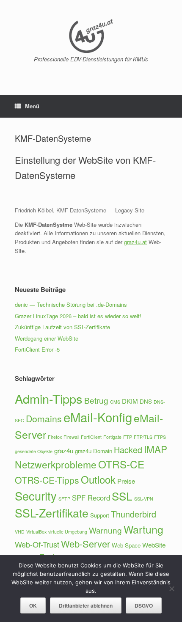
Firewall (71, 437)
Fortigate (112, 437)
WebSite (153, 544)
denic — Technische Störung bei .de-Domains (71, 304)
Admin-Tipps (49, 398)
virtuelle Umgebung (67, 531)
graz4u (63, 450)
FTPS (160, 437)
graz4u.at (135, 242)
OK (33, 605)
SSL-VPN (143, 498)
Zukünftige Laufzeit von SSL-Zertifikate (62, 327)
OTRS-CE (121, 464)
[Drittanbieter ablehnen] (171, 588)
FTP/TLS (143, 437)
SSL (122, 496)
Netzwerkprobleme (56, 464)
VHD (20, 531)
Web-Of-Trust (37, 544)
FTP (127, 437)
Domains (44, 418)
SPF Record (91, 498)
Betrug (96, 400)
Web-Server (85, 543)
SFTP (64, 498)
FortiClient (91, 437)
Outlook (98, 479)
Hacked (128, 449)
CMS (115, 402)
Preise (126, 480)
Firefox (55, 437)
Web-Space (126, 545)
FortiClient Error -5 (37, 349)
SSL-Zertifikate (51, 512)
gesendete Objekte (33, 451)
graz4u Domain (93, 451)
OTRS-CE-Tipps (47, 479)
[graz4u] (91, 36)
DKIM (130, 400)
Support (99, 515)
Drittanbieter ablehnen (86, 605)
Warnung (105, 530)
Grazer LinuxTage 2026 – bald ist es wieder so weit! (78, 316)
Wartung (143, 529)
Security (36, 495)
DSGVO (144, 605)
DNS (146, 401)
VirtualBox (36, 531)
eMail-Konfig (97, 417)
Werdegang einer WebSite (46, 338)
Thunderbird (133, 514)
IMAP (155, 449)
